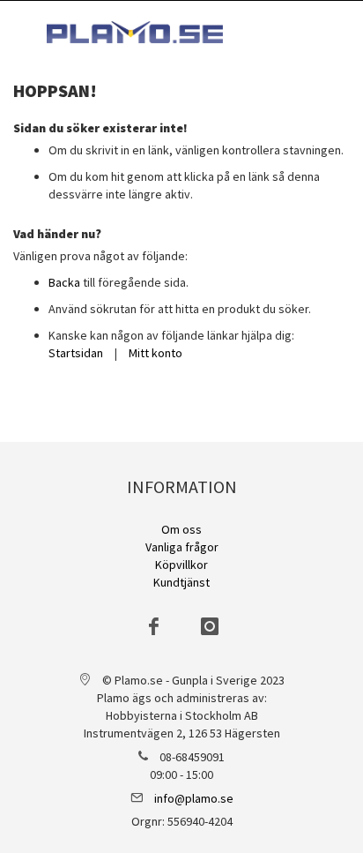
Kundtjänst (181, 582)
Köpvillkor (181, 564)
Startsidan (75, 353)
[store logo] (135, 32)
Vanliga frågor (182, 547)
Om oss (181, 529)
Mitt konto (155, 353)
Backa (64, 282)
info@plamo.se (193, 798)
